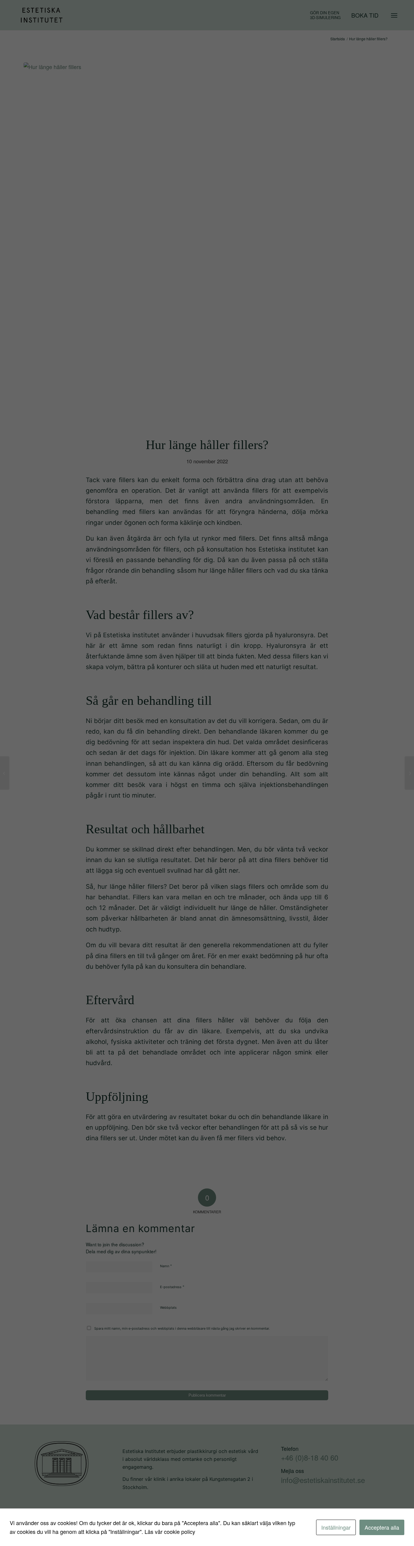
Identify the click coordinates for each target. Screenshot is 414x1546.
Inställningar (336, 1527)
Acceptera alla (382, 1527)
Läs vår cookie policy (170, 1531)
